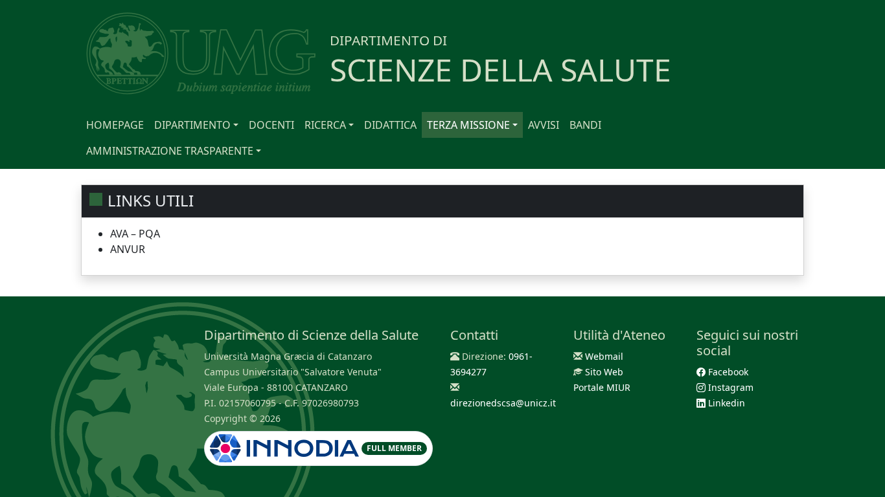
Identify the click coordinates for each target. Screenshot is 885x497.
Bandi (585, 125)
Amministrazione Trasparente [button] (169, 151)
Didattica (390, 125)
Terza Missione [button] (468, 125)
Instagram (729, 387)
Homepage (115, 125)
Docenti (271, 125)
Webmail (604, 356)
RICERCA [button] (325, 125)
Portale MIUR (601, 387)
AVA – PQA (135, 233)
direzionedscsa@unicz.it (503, 403)
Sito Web (604, 372)
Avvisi (543, 125)
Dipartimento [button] (192, 125)
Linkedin (725, 403)
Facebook (727, 372)
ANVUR (127, 249)
